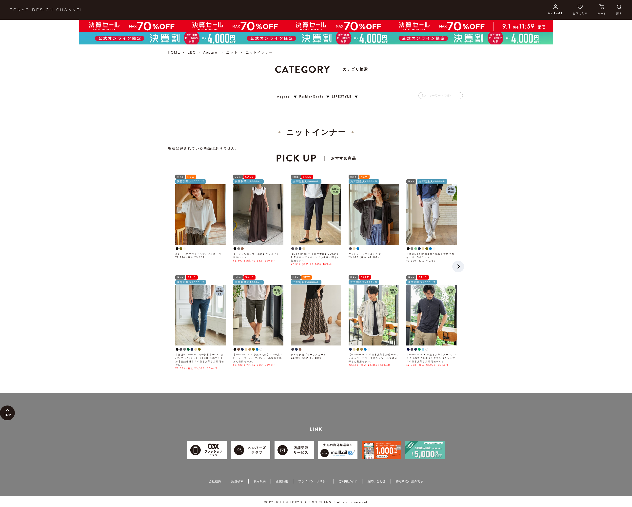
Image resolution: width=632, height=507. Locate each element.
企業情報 (282, 481)
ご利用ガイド (348, 481)
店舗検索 (237, 481)
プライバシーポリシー (313, 481)
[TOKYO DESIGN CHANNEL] (46, 9)
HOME (174, 52)
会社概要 (215, 481)
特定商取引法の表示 (409, 481)
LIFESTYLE (342, 96)
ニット (232, 52)
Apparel (211, 52)
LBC (192, 52)
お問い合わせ (376, 481)
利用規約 (260, 481)
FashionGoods (311, 96)
